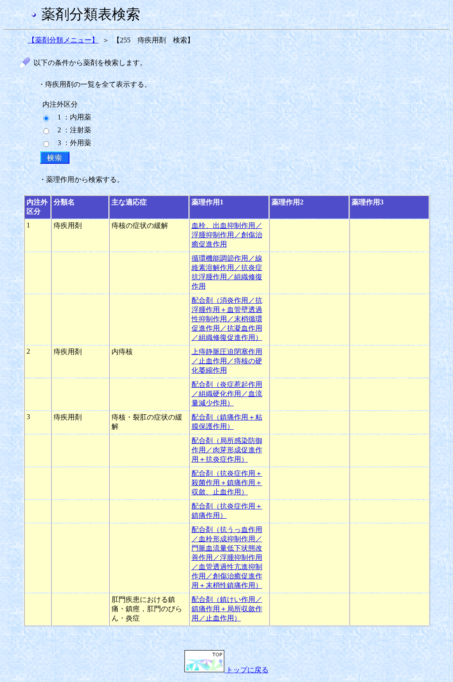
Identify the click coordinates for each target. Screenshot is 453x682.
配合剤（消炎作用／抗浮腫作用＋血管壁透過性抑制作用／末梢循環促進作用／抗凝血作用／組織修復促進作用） (227, 319)
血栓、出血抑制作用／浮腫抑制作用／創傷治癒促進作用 (227, 235)
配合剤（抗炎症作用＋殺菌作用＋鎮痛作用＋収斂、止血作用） (227, 483)
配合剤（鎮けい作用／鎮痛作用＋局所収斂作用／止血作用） (227, 609)
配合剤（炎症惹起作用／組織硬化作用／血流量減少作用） (227, 394)
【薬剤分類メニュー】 (63, 40)
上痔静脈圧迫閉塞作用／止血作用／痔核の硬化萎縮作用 (227, 361)
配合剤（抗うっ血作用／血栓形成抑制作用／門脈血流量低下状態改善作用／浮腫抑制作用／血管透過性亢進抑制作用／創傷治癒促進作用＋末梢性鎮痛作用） (227, 557)
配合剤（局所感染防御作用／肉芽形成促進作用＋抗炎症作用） (227, 450)
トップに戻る (246, 670)
